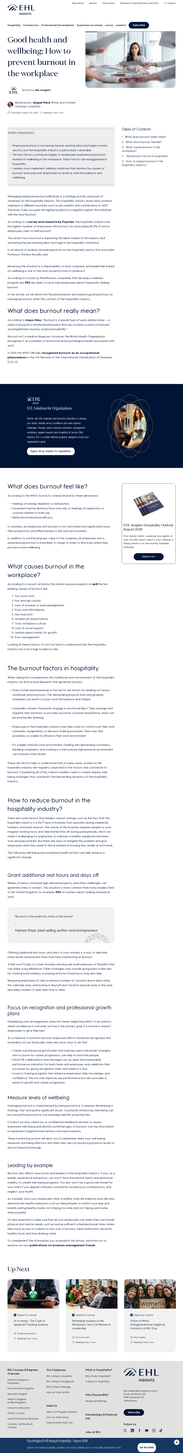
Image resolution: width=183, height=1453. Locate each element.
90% (28, 282)
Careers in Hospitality (97, 1381)
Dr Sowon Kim (83, 1337)
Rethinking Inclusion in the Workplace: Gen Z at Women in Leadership (91, 1324)
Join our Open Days (57, 1417)
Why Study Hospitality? (98, 1376)
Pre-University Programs (21, 1388)
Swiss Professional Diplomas (23, 1418)
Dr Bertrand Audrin (26, 1333)
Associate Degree (17, 1394)
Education (78, 3)
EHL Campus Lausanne (59, 1376)
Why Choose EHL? (97, 1394)
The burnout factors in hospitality (147, 156)
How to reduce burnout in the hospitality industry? (142, 163)
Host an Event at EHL (58, 1392)
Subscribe (139, 25)
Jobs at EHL (93, 1432)
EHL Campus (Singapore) (60, 1381)
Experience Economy (89, 25)
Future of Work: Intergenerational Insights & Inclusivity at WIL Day (147, 1324)
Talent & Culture (27, 1315)
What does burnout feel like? (144, 142)
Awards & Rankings (96, 1401)
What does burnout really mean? (145, 137)
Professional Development (57, 25)
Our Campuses (56, 1370)
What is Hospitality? (98, 1370)
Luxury (109, 25)
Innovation (108, 3)
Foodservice (31, 25)
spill (95, 584)
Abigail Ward (41, 102)
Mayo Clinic (34, 320)
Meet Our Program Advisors (61, 1412)
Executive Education (19, 1407)
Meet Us (51, 1405)
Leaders (121, 25)
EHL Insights (43, 90)
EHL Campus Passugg (58, 1386)
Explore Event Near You (59, 1422)
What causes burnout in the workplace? (141, 149)
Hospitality (14, 25)
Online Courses (16, 1413)
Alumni (93, 3)
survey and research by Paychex (51, 222)
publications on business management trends (62, 1245)
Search (171, 3)
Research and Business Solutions (139, 3)
